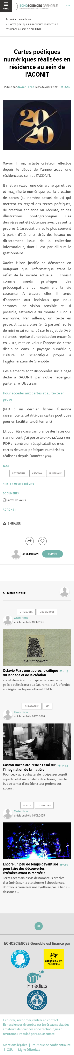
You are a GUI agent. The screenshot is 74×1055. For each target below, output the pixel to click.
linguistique (47, 612)
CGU (10, 1049)
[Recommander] (42, 541)
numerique (55, 473)
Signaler (14, 523)
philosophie (32, 706)
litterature (18, 473)
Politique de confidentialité (51, 1044)
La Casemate (45, 1033)
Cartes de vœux (16, 500)
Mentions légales (15, 1044)
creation (37, 473)
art (48, 706)
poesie (27, 805)
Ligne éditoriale (29, 1049)
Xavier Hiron (25, 87)
